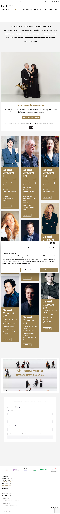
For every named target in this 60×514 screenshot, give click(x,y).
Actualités (6, 9)
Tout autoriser (49, 269)
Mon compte (48, 1)
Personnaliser (29, 269)
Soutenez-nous (22, 1)
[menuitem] (21, 1)
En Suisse (26, 34)
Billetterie (53, 9)
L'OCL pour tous (11, 38)
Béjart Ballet (29, 26)
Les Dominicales (26, 30)
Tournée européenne (48, 34)
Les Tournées (16, 34)
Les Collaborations (25, 38)
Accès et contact (31, 1)
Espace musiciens (6, 498)
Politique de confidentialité (9, 505)
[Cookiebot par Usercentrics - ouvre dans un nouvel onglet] (51, 243)
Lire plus (7, 206)
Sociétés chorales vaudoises (45, 38)
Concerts (16, 9)
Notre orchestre (40, 9)
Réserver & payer (6, 493)
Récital (8, 34)
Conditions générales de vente (10, 500)
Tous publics (27, 9)
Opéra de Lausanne (30, 41)
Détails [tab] (30, 248)
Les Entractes (52, 30)
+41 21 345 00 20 (6, 482)
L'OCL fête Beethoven (43, 26)
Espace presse (40, 1)
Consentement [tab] (10, 248)
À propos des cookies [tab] (50, 248)
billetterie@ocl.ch (6, 485)
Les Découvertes (40, 30)
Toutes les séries (17, 26)
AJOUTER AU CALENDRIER (31, 117)
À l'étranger (34, 34)
